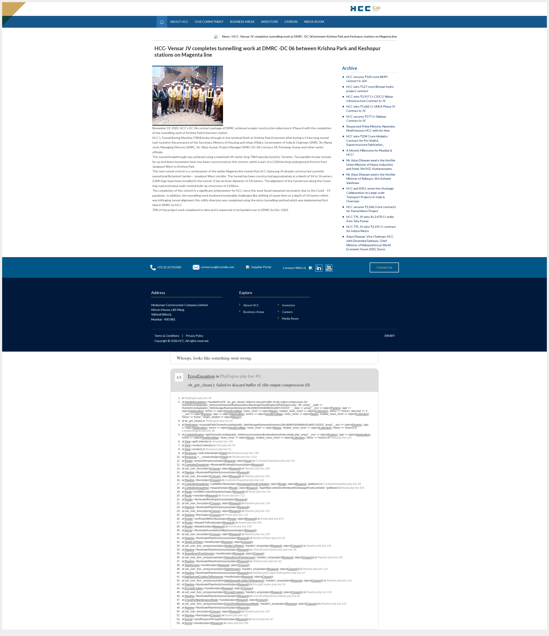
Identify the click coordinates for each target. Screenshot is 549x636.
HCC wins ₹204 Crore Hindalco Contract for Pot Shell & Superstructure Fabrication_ (367, 140)
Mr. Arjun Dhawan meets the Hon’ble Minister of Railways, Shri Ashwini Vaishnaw (370, 179)
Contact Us (384, 267)
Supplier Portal (261, 267)
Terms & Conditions (166, 335)
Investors (269, 21)
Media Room (314, 21)
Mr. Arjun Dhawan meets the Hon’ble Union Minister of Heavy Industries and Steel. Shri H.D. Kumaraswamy (370, 164)
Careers (291, 21)
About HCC (179, 21)
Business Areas (242, 21)
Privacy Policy (194, 335)
